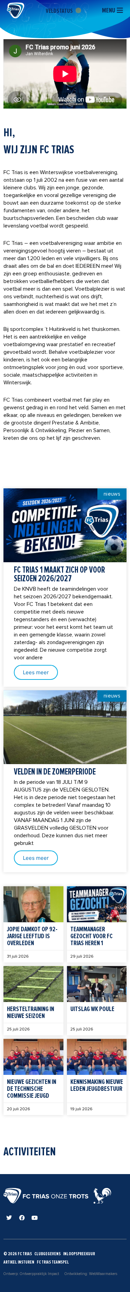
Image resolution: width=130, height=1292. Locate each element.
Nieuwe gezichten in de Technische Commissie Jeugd (31, 1089)
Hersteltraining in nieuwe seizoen (30, 1012)
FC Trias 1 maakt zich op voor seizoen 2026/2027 (59, 574)
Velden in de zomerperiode (55, 772)
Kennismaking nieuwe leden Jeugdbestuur (96, 1085)
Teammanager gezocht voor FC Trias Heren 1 (91, 936)
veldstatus (60, 11)
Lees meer (36, 672)
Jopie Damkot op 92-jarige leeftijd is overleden (32, 936)
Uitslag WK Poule (92, 1009)
